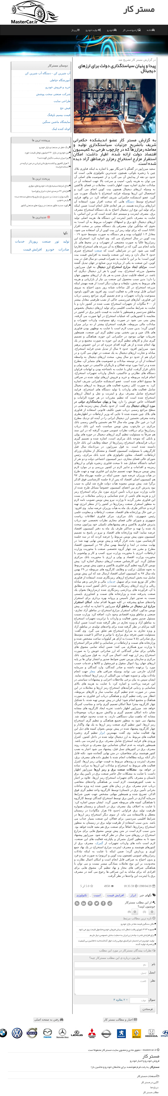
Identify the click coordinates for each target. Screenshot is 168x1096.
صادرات (63, 249)
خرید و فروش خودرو (57, 87)
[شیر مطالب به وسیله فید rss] (77, 903)
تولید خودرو (92, 30)
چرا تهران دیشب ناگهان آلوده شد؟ (53, 158)
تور (57, 241)
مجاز (92, 671)
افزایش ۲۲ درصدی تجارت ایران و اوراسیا (50, 191)
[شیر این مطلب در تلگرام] (110, 903)
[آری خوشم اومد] (152, 912)
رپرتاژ (74, 30)
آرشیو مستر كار (130, 30)
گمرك (99, 843)
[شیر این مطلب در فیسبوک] (103, 903)
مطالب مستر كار (150, 1092)
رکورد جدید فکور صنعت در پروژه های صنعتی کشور (45, 205)
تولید (66, 241)
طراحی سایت (62, 101)
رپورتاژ (33, 241)
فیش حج (65, 108)
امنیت (97, 895)
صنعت (98, 250)
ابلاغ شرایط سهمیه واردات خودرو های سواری (48, 185)
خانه (149, 30)
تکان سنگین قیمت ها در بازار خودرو (137, 924)
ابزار (102, 732)
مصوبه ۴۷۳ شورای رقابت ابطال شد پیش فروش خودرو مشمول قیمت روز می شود (116, 929)
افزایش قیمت (115, 895)
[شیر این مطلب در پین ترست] (90, 903)
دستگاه (130, 201)
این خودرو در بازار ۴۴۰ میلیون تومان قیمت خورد (47, 152)
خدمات (111, 581)
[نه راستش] (135, 912)
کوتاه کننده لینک (61, 128)
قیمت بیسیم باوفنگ (58, 115)
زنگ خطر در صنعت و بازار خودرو (54, 147)
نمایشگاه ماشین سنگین (56, 122)
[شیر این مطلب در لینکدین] (83, 903)
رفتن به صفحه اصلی (47, 1019)
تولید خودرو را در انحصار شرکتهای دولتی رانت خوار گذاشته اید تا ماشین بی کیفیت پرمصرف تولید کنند (116, 942)
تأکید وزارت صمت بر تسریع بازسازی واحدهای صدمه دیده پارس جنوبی (42, 198)
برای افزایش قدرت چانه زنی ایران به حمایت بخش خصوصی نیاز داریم (122, 935)
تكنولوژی (81, 895)
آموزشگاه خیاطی (60, 80)
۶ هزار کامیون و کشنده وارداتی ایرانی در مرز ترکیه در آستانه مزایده (44, 165)
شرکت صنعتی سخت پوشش (53, 94)
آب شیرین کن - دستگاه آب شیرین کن (47, 73)
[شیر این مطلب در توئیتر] (97, 903)
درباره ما (154, 1087)
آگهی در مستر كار (149, 1082)
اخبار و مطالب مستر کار (119, 1019)
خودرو (110, 30)
